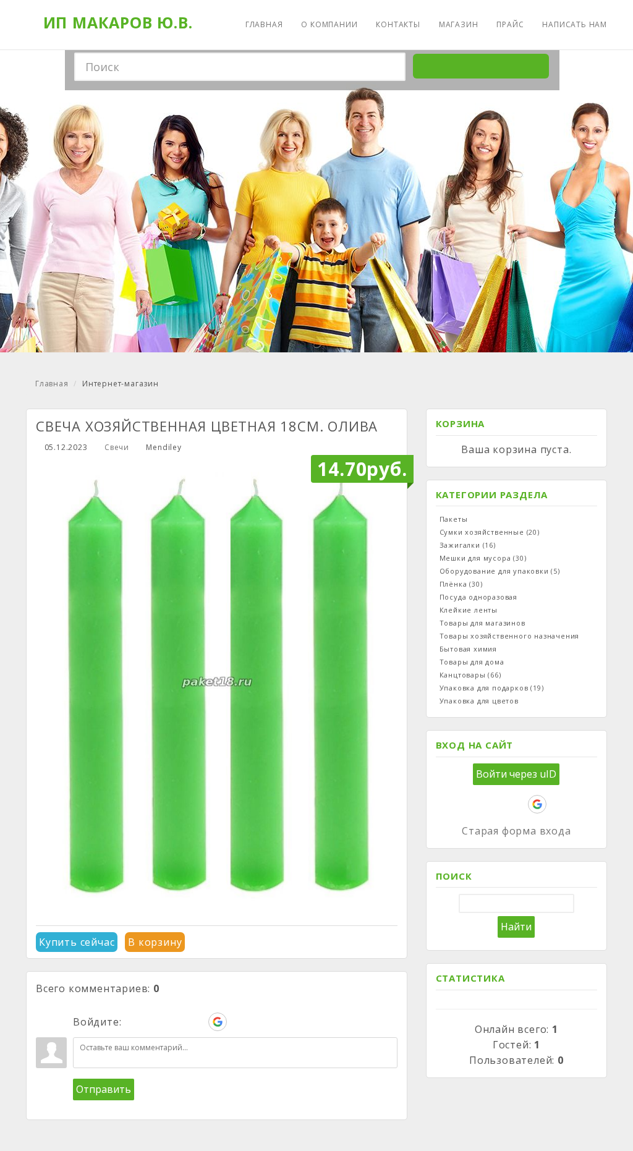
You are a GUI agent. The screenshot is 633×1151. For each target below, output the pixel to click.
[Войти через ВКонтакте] (154, 1022)
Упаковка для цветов (479, 700)
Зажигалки (468, 545)
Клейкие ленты (469, 609)
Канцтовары (470, 674)
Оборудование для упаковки (500, 571)
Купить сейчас (76, 942)
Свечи (116, 447)
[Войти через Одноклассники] (238, 1022)
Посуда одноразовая (478, 596)
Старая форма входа (516, 831)
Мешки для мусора (483, 558)
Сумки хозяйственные (490, 532)
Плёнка (461, 583)
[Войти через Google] (217, 1022)
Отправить (103, 1089)
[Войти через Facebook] (175, 1022)
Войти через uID (516, 774)
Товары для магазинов (482, 622)
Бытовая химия (468, 648)
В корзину (155, 942)
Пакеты (454, 519)
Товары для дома (472, 661)
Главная (52, 383)
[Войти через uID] (133, 1022)
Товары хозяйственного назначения (510, 635)
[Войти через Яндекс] (196, 1022)
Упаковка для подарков (492, 687)
